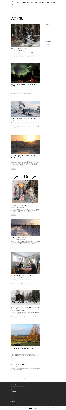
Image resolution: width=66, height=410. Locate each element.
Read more (13, 58)
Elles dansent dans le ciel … (21, 365)
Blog (43, 2)
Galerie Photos (13, 391)
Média (12, 389)
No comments (23, 50)
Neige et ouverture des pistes (21, 238)
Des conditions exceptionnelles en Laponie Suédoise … (23, 156)
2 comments (22, 159)
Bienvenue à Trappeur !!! (19, 49)
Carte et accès (38, 2)
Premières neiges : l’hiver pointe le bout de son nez (25, 308)
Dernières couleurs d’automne (22, 348)
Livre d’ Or (48, 2)
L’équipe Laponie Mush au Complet (23, 276)
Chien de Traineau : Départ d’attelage (24, 119)
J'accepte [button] (31, 408)
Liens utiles (13, 401)
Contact (53, 2)
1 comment (21, 120)
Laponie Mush (19, 50)
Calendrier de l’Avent (18, 206)
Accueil (17, 2)
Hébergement (23, 2)
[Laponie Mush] (12, 3)
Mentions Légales (14, 403)
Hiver (32, 2)
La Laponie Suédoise (14, 388)
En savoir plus (35, 408)
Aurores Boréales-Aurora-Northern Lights (24, 85)
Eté (28, 2)
